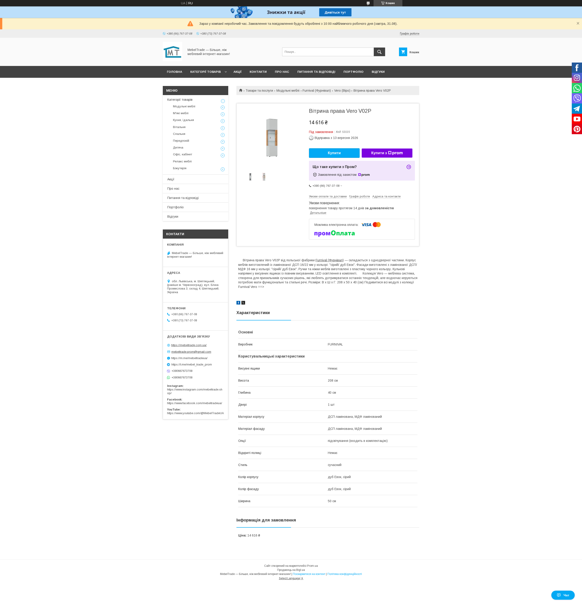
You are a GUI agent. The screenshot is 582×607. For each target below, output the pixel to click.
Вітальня (179, 127)
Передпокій (181, 140)
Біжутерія (179, 168)
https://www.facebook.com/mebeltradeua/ (194, 403)
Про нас (282, 71)
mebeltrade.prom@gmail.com (191, 351)
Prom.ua (312, 565)
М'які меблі (180, 113)
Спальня (179, 134)
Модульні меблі (287, 90)
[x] (243, 303)
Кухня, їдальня (183, 120)
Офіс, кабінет (182, 154)
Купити (334, 153)
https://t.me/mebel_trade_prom (191, 364)
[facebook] (238, 303)
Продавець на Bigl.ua (291, 570)
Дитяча (178, 147)
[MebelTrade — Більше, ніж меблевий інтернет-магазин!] (172, 60)
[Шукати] (379, 52)
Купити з (379, 153)
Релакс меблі (182, 161)
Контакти (258, 71)
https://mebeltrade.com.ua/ (189, 345)
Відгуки (378, 71)
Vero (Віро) (342, 90)
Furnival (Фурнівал (329, 260)
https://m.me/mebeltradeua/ (189, 358)
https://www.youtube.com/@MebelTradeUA (195, 413)
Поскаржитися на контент (309, 574)
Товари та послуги (259, 90)
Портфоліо (354, 71)
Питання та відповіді (316, 71)
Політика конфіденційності (344, 574)
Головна (174, 71)
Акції (237, 71)
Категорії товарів (205, 71)
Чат (566, 595)
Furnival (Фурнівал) (317, 90)
